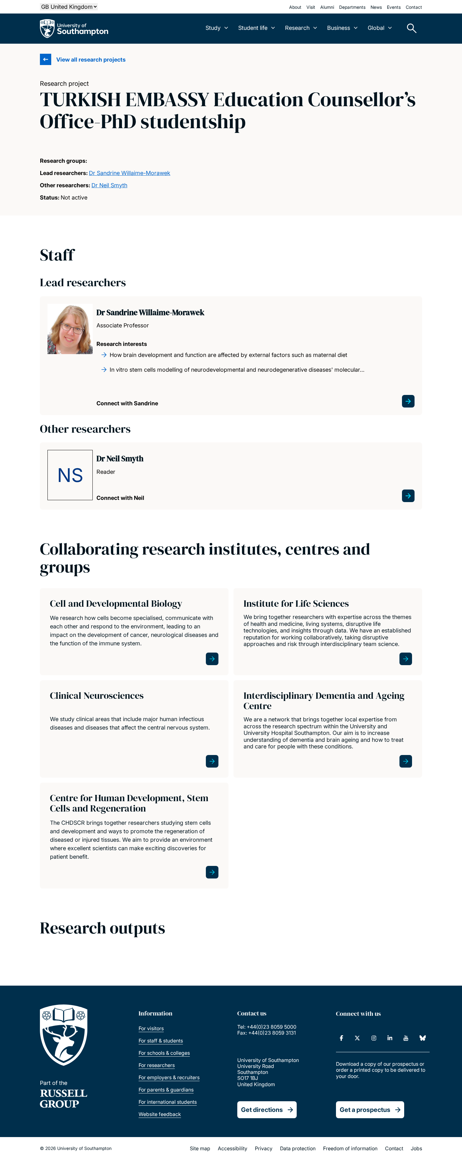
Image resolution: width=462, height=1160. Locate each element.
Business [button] (338, 28)
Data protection (298, 1148)
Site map (200, 1148)
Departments (352, 7)
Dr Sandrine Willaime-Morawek (129, 173)
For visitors (151, 1028)
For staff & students (161, 1040)
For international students (168, 1102)
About (295, 7)
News (376, 7)
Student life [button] (252, 28)
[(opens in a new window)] (341, 1038)
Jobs (416, 1148)
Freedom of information (350, 1148)
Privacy (263, 1148)
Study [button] (213, 28)
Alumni (327, 7)
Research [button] (297, 28)
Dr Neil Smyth (109, 185)
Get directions (262, 1109)
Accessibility (232, 1148)
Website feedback (160, 1114)
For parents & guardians (166, 1089)
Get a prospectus (365, 1109)
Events (394, 7)
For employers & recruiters (169, 1077)
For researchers (157, 1065)
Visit (310, 7)
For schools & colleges (164, 1053)
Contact (414, 7)
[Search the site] (409, 29)
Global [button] (376, 28)
